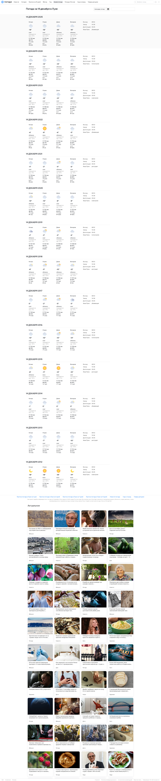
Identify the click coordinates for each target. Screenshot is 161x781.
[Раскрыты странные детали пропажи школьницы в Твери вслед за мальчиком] (93, 737)
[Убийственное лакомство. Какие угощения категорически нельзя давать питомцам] (93, 523)
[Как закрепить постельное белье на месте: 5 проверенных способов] (67, 656)
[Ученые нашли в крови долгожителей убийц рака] (93, 603)
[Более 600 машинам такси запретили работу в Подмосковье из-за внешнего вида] (120, 656)
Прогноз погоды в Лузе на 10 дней (96, 497)
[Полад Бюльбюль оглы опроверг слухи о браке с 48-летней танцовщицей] (93, 764)
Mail (3, 779)
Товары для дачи (139, 497)
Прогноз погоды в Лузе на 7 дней (73, 497)
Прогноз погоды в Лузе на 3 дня (27, 497)
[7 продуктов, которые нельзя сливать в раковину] (120, 737)
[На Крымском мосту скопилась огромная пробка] (120, 710)
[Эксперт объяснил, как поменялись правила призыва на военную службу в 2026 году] (40, 737)
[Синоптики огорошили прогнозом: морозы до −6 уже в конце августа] (93, 656)
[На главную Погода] (8, 2)
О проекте (97, 779)
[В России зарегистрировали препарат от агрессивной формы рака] (40, 656)
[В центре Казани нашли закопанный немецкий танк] (120, 603)
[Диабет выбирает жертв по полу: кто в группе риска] (93, 683)
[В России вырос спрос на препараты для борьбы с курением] (40, 603)
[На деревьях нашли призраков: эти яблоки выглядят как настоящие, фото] (67, 603)
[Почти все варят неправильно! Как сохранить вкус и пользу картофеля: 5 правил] (120, 630)
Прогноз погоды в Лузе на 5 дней (49, 497)
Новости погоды (115, 497)
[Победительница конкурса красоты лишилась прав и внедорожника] (93, 630)
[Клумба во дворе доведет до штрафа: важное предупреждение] (93, 576)
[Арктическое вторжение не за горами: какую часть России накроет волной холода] (40, 630)
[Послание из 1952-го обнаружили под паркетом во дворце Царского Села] (40, 523)
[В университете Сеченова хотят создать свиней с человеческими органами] (67, 576)
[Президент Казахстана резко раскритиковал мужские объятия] (67, 523)
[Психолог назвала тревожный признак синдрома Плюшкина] (67, 630)
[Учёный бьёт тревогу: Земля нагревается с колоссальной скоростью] (40, 710)
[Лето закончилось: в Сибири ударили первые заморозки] (67, 737)
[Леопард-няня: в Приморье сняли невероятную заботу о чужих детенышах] (67, 549)
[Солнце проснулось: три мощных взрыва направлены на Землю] (67, 764)
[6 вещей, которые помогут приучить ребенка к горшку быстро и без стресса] (93, 710)
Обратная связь (137, 779)
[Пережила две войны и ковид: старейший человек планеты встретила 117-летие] (120, 576)
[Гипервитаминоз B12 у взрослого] (40, 683)
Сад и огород (127, 497)
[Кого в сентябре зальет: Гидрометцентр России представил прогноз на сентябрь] (120, 523)
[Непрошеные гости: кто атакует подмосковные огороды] (93, 549)
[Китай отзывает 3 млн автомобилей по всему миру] (40, 549)
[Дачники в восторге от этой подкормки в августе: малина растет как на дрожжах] (40, 764)
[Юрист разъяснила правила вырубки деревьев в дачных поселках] (67, 710)
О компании (8, 779)
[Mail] (2, 2)
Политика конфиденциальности (108, 779)
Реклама (14, 779)
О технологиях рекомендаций (125, 779)
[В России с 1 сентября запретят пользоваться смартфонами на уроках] (67, 683)
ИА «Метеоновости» (154, 779)
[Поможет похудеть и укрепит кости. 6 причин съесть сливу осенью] (40, 576)
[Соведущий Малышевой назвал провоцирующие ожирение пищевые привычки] (120, 683)
